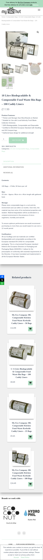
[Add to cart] (30, 329)
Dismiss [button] (35, 5)
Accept (16, 557)
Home (3, 17)
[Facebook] (2, 276)
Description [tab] (8, 161)
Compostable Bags (12, 17)
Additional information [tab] (13, 167)
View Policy (25, 557)
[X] (2, 280)
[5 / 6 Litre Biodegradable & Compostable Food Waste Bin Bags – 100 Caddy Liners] (21, 352)
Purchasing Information (25, 544)
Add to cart (16, 140)
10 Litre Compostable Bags (27, 17)
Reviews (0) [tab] (8, 173)
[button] (38, 32)
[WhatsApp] (2, 283)
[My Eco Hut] (12, 9)
